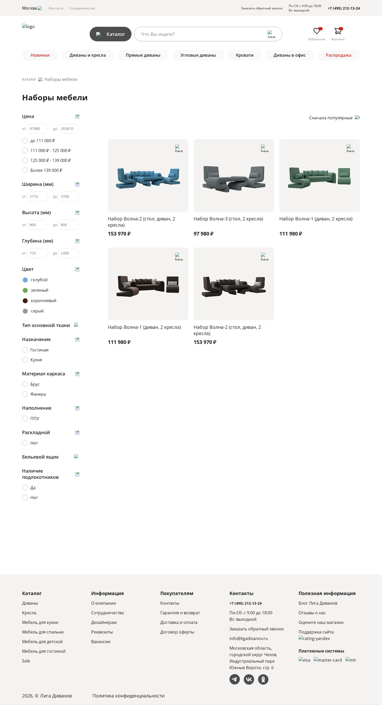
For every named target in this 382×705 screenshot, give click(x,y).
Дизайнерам (104, 622)
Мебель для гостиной (43, 651)
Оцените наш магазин (321, 622)
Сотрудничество (82, 8)
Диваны (30, 603)
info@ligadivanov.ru (248, 638)
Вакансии (100, 641)
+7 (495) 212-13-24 (344, 8)
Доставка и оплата (178, 622)
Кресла (29, 613)
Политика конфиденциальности (128, 696)
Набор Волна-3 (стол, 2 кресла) (228, 219)
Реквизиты (102, 632)
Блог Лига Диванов (318, 603)
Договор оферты (177, 632)
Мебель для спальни (43, 632)
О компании (103, 603)
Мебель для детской (42, 641)
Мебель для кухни (40, 622)
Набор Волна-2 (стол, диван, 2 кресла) (141, 222)
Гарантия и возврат (180, 613)
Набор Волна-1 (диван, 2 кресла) (315, 219)
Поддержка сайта (316, 632)
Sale (26, 661)
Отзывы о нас (312, 613)
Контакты (56, 8)
